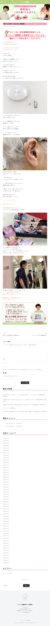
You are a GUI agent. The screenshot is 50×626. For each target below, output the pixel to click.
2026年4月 (5, 448)
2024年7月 (5, 499)
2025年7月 (5, 470)
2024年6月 (5, 501)
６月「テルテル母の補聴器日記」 (39, 335)
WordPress (21, 622)
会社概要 (25, 598)
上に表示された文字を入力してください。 (11, 376)
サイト (4, 366)
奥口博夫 (19, 426)
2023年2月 (5, 540)
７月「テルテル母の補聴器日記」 (10, 408)
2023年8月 (5, 526)
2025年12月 (5, 457)
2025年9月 (5, 465)
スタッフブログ (6, 22)
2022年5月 (5, 562)
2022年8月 (5, 555)
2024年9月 (5, 494)
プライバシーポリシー (25, 596)
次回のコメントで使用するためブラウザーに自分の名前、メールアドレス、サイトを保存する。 (23, 369)
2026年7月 (5, 440)
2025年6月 (5, 472)
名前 (4, 359)
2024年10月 (5, 492)
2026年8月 (5, 438)
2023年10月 (5, 521)
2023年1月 (5, 543)
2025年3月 (5, 479)
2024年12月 (5, 487)
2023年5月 (5, 533)
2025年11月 (5, 460)
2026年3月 (5, 450)
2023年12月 (5, 516)
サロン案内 (25, 594)
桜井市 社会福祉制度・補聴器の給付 (11, 335)
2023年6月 (5, 531)
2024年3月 (5, 509)
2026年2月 (5, 453)
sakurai (19, 423)
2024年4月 (5, 506)
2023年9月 (5, 523)
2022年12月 (5, 545)
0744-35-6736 (26, 612)
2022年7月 (5, 557)
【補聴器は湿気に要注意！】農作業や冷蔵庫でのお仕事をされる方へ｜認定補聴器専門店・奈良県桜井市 (24, 404)
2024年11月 (5, 489)
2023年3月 (5, 538)
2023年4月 (5, 535)
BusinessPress (33, 622)
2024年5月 (5, 504)
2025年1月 (5, 484)
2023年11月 (5, 518)
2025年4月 (5, 477)
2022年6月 (5, 560)
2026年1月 (5, 455)
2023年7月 (5, 528)
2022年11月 (5, 548)
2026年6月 (5, 443)
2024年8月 (5, 496)
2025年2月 (5, 482)
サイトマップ (25, 599)
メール (4, 362)
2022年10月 (5, 550)
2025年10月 (5, 462)
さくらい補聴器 (27, 620)
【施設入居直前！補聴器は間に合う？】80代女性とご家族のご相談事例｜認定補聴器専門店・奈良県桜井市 (25, 411)
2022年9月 (5, 552)
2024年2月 (5, 511)
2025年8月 (5, 467)
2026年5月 (5, 445)
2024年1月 (5, 513)
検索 (26, 585)
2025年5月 (5, 474)
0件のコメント (13, 26)
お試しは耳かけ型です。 (11, 423)
